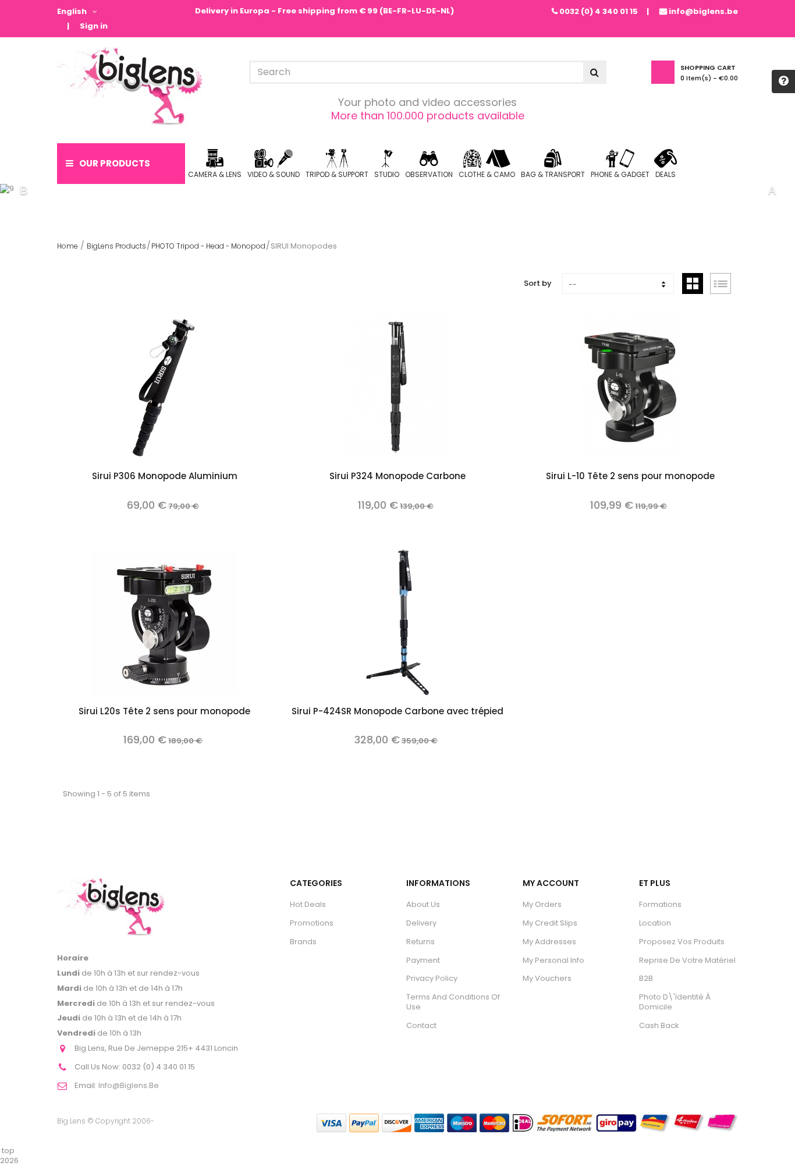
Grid (692, 283)
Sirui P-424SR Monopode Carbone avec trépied (397, 712)
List (720, 283)
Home (67, 246)
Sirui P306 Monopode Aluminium (164, 477)
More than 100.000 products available (427, 115)
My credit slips (550, 922)
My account (551, 883)
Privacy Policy (431, 978)
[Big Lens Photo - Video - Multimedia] (130, 86)
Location (655, 922)
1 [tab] (380, 190)
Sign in (94, 26)
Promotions (311, 922)
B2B (646, 978)
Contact (421, 1025)
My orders (542, 904)
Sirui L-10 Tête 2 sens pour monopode (630, 477)
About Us (423, 904)
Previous (23, 190)
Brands (303, 941)
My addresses (549, 941)
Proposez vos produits (682, 941)
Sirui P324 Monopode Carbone (397, 477)
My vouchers (547, 978)
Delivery (421, 922)
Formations (660, 904)
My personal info (553, 960)
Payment (423, 960)
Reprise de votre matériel (687, 960)
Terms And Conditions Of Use (453, 1001)
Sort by (538, 283)
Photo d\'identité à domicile (675, 1001)
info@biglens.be (703, 11)
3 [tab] (415, 190)
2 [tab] (397, 190)
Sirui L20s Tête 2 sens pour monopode (164, 712)
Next (772, 190)
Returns (420, 941)
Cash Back (659, 1025)
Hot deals (308, 904)
